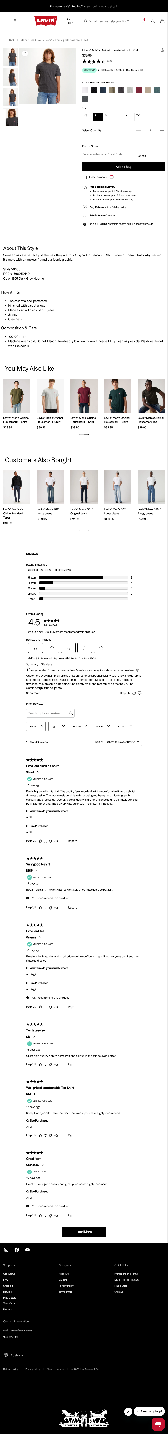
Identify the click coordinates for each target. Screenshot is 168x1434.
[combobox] (120, 741)
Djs (28, 1036)
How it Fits (10, 292)
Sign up (54, 6)
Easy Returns (97, 207)
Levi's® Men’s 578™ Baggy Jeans (149, 511)
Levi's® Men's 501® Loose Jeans (48, 511)
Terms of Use (65, 1291)
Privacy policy (32, 1369)
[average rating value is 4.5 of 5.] (94, 61)
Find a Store (9, 1297)
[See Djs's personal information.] (33, 1036)
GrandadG (32, 1165)
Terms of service (55, 1369)
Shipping (8, 1285)
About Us (64, 1273)
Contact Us (9, 1273)
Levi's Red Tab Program (126, 1279)
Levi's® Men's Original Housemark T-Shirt (16, 420)
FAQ (5, 1279)
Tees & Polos (36, 40)
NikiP (29, 870)
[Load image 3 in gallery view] (12, 97)
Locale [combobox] (122, 726)
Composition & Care (19, 327)
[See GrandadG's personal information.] (42, 1165)
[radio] (85, 90)
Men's (24, 40)
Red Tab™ (70, 21)
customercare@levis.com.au (18, 1330)
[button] (8, 21)
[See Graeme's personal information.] (39, 937)
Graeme (31, 937)
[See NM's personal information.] (34, 1094)
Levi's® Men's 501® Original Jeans (81, 511)
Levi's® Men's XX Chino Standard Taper (13, 513)
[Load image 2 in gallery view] (12, 77)
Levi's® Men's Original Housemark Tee (151, 420)
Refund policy (10, 1369)
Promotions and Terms (126, 1273)
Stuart (30, 772)
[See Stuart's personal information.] (37, 772)
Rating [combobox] (33, 726)
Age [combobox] (54, 726)
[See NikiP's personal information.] (36, 870)
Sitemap (118, 1291)
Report (72, 841)
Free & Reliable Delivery (102, 186)
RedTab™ (104, 223)
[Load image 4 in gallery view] (12, 117)
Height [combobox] (77, 726)
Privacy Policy (66, 1285)
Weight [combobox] (99, 726)
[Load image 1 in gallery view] (12, 57)
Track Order (9, 1303)
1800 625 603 (10, 1337)
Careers (63, 1279)
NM (28, 1094)
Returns (7, 1291)
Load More (84, 1232)
